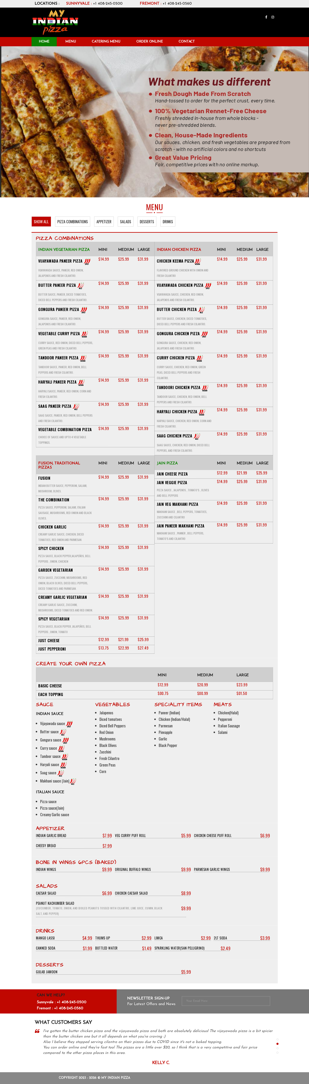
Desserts (147, 221)
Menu (70, 41)
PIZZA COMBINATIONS (72, 221)
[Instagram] (272, 17)
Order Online (149, 41)
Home (44, 41)
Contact (187, 41)
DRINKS (168, 221)
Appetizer (103, 221)
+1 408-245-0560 (166, 4)
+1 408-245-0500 (94, 4)
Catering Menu (106, 41)
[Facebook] (266, 17)
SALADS (125, 221)
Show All (41, 221)
